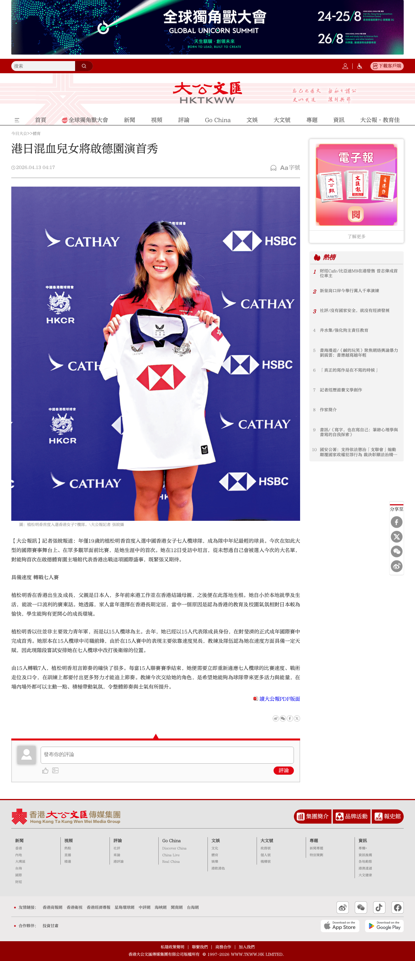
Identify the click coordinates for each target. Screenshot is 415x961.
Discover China (174, 848)
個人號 (266, 855)
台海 (18, 868)
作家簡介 (328, 409)
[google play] (384, 926)
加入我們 (247, 947)
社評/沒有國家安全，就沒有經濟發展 (355, 310)
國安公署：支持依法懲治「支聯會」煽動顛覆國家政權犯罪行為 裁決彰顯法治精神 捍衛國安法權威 (360, 452)
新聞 (19, 840)
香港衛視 (74, 907)
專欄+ (363, 848)
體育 (37, 133)
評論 (284, 771)
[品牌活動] (340, 816)
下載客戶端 (390, 65)
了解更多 (357, 236)
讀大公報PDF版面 (279, 699)
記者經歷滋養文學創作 (341, 390)
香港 (18, 848)
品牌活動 (356, 816)
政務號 (266, 848)
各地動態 (365, 861)
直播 (67, 855)
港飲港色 (218, 868)
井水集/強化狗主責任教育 (344, 330)
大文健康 (365, 875)
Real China (171, 861)
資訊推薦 (365, 855)
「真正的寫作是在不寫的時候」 (349, 370)
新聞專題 (316, 848)
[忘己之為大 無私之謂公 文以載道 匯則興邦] (324, 95)
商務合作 (223, 947)
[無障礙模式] (359, 66)
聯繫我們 (200, 947)
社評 (116, 848)
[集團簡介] (301, 816)
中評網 (144, 907)
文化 (214, 848)
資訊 (363, 840)
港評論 (118, 861)
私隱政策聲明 (172, 947)
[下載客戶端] (375, 66)
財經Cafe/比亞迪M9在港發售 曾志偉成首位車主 (359, 273)
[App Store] (340, 926)
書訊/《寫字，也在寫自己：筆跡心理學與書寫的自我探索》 (359, 432)
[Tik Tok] (379, 907)
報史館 (392, 816)
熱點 (67, 848)
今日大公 (19, 133)
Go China (171, 840)
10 (314, 449)
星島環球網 (124, 907)
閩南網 (177, 907)
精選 (67, 861)
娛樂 (214, 861)
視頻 (68, 840)
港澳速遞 (365, 868)
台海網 (193, 907)
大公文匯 (207, 92)
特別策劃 (316, 855)
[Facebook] (397, 522)
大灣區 (20, 861)
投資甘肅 (50, 926)
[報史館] (379, 816)
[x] (397, 537)
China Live (171, 855)
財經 (18, 882)
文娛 (215, 840)
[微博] (397, 566)
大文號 (267, 840)
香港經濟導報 (98, 907)
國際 (18, 875)
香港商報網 (52, 907)
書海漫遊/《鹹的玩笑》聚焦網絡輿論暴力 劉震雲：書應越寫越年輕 (359, 353)
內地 (18, 855)
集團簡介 (317, 816)
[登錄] (345, 66)
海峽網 (161, 907)
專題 (314, 840)
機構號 (266, 861)
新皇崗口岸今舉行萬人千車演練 (349, 290)
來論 (116, 855)
